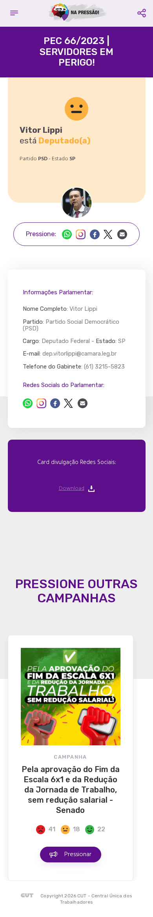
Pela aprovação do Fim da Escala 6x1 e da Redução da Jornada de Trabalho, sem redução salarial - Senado (71, 790)
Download (71, 489)
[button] (14, 13)
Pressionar (77, 854)
